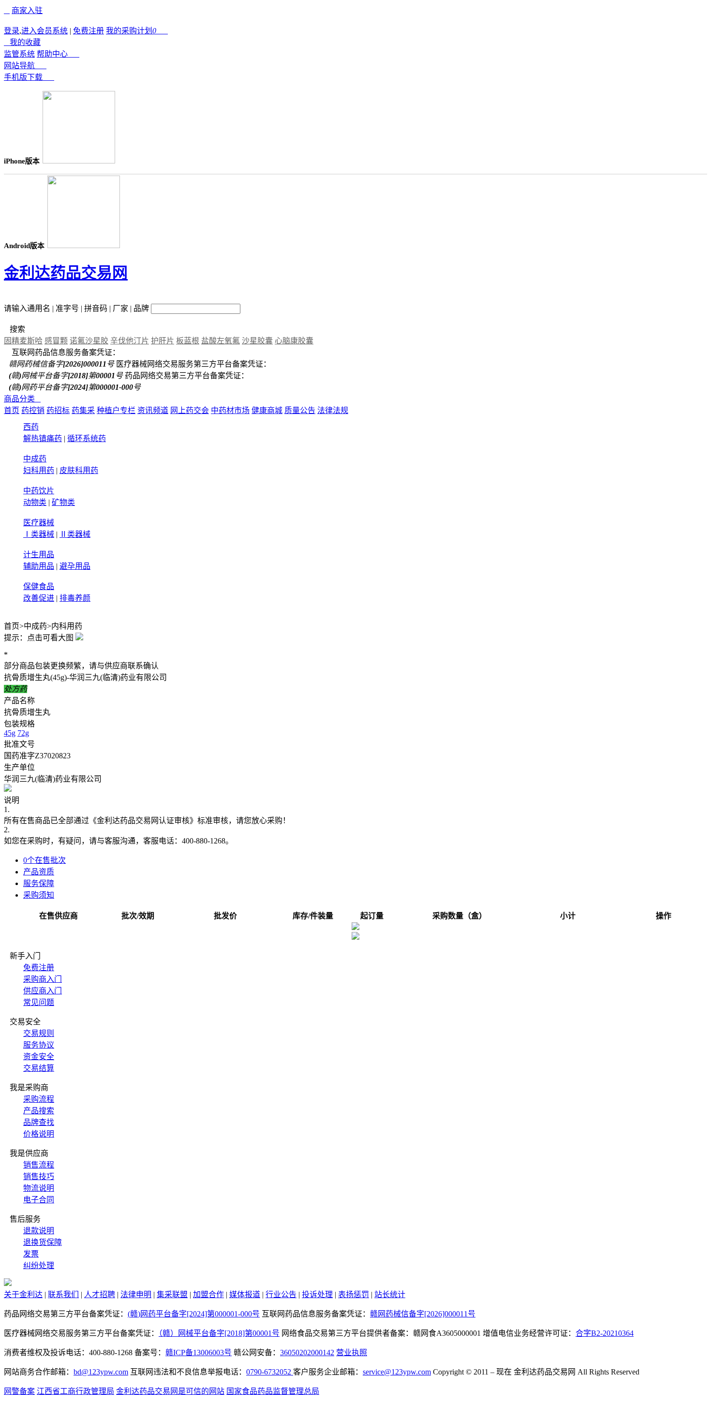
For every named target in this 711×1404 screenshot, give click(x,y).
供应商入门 (42, 991)
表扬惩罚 (353, 1294)
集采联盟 (172, 1294)
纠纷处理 (38, 1265)
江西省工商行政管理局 (75, 1391)
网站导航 (25, 65)
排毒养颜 (74, 598)
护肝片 (162, 341)
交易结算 (38, 1068)
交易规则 (38, 1033)
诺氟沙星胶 (89, 341)
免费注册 (88, 31)
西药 (31, 427)
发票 (31, 1254)
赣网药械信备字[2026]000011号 (422, 1314)
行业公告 (281, 1294)
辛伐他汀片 (129, 341)
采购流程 (38, 1099)
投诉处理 (317, 1294)
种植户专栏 (116, 410)
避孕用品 (74, 566)
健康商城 (267, 410)
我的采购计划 (137, 31)
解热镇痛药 (42, 438)
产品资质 (38, 872)
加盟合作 (208, 1294)
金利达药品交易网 (66, 272)
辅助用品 (38, 566)
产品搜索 (38, 1111)
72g (23, 733)
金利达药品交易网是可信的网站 (170, 1391)
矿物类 (63, 502)
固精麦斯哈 (23, 341)
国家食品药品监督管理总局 (272, 1391)
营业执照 (351, 1352)
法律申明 (135, 1294)
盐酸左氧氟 (220, 341)
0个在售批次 (44, 860)
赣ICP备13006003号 (198, 1352)
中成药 (34, 459)
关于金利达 (23, 1294)
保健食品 (38, 586)
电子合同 (38, 1200)
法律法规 (332, 410)
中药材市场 (230, 410)
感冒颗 (56, 341)
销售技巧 (38, 1176)
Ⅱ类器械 (74, 534)
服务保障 (38, 883)
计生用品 (38, 554)
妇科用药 (38, 470)
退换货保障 (42, 1242)
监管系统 (19, 54)
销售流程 (38, 1165)
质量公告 (299, 410)
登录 (11, 31)
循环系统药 (86, 438)
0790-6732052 (269, 1372)
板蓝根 (187, 341)
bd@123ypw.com (101, 1372)
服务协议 (38, 1045)
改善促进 (38, 598)
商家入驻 (27, 10)
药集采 (83, 410)
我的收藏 (22, 42)
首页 (11, 410)
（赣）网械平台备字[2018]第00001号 (219, 1333)
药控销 (32, 410)
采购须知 (38, 895)
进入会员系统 (44, 31)
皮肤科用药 (78, 470)
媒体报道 (244, 1294)
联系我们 (63, 1294)
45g (9, 733)
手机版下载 (29, 77)
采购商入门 (42, 979)
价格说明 (38, 1134)
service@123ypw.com (397, 1372)
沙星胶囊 (257, 341)
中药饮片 (38, 491)
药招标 (58, 410)
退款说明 (38, 1231)
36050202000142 (307, 1352)
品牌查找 (38, 1122)
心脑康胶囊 (294, 341)
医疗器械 (38, 522)
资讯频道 (152, 410)
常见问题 (38, 1002)
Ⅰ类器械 (38, 534)
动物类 (34, 502)
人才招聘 (99, 1294)
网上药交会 (189, 410)
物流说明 (38, 1188)
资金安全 (38, 1056)
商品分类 (22, 399)
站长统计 (389, 1294)
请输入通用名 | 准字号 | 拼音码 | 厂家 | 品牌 (76, 308)
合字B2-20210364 (605, 1333)
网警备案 (19, 1391)
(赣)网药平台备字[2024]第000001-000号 (194, 1314)
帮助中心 (58, 54)
